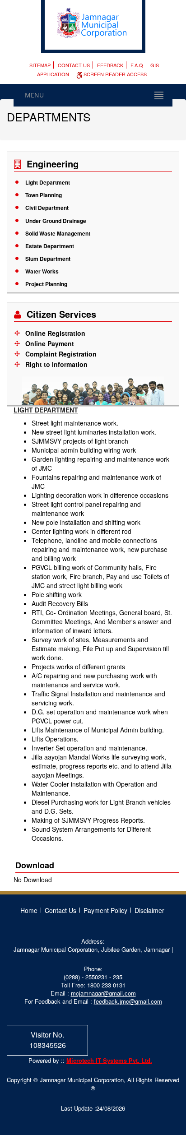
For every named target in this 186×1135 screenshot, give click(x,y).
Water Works (42, 271)
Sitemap (40, 65)
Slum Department (47, 259)
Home (28, 910)
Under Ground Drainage (55, 221)
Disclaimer (149, 910)
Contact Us (74, 65)
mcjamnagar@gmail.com (103, 993)
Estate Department (49, 246)
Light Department (47, 182)
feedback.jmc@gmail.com (128, 1001)
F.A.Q (136, 65)
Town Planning (43, 195)
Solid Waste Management (57, 233)
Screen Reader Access (114, 74)
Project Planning (46, 284)
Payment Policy (105, 910)
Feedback (110, 65)
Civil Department (47, 208)
